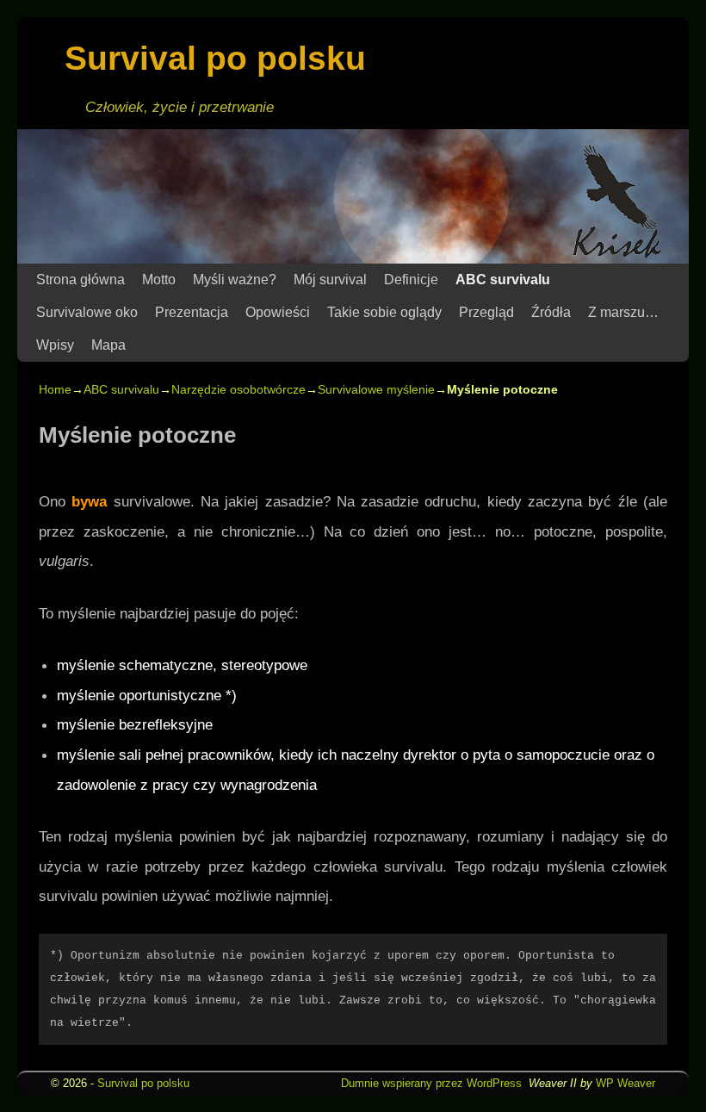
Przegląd (486, 312)
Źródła (551, 312)
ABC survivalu (502, 279)
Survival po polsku (215, 58)
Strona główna (80, 279)
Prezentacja (191, 312)
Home (55, 389)
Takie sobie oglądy (384, 312)
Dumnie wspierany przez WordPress (431, 1083)
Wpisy (55, 345)
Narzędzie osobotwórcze (238, 389)
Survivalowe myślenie (376, 389)
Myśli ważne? (234, 279)
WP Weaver (625, 1083)
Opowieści (277, 312)
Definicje (411, 279)
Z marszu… (623, 312)
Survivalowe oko (87, 312)
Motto (159, 279)
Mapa (108, 345)
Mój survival (330, 279)
